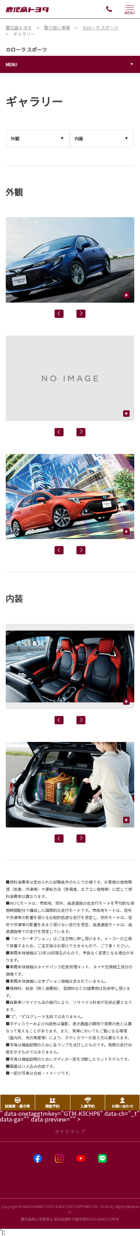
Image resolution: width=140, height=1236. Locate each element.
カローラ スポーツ (26, 49)
